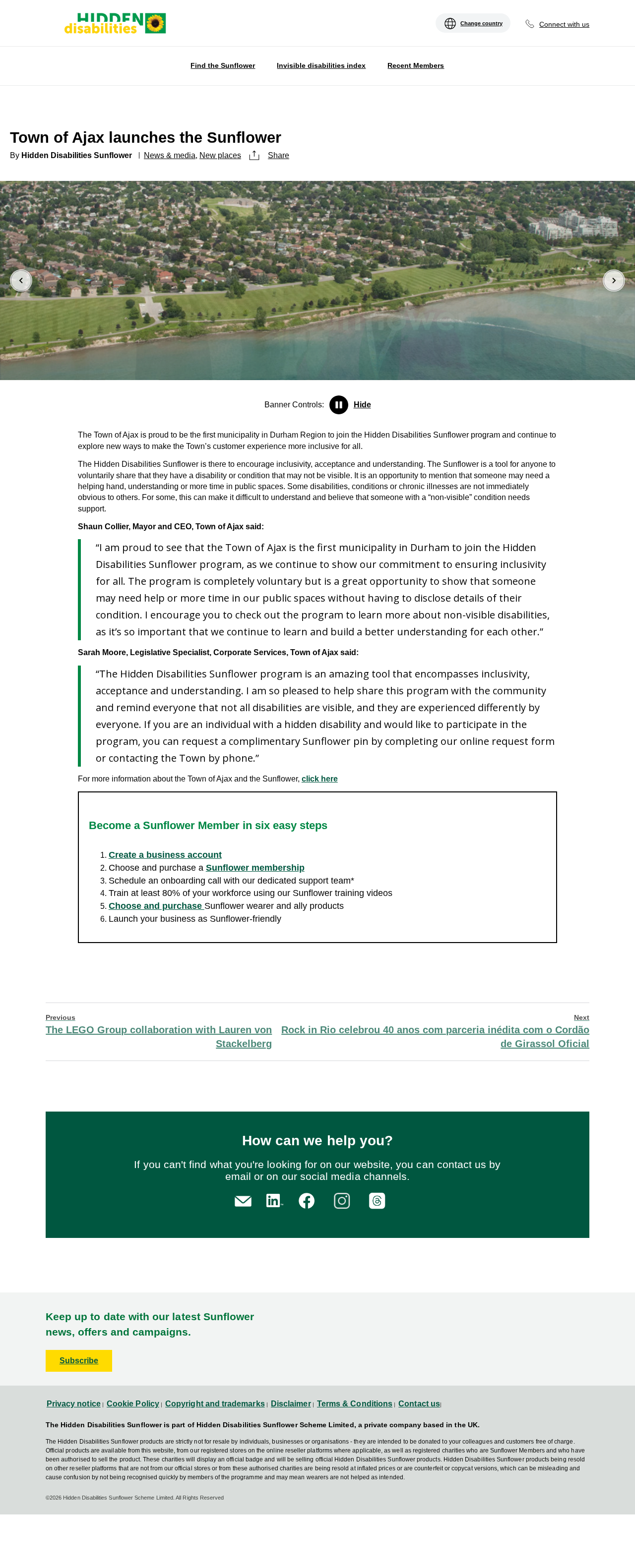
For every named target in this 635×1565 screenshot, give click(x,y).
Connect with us (564, 24)
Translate (60, 30)
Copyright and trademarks (215, 1403)
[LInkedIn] (273, 1199)
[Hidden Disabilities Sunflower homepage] (115, 24)
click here (320, 779)
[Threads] (378, 1199)
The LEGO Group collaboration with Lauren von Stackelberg (159, 1031)
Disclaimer (291, 1403)
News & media (169, 155)
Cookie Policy (133, 1403)
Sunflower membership (255, 868)
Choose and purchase (156, 906)
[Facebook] (308, 1199)
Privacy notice (74, 1403)
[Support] (243, 1200)
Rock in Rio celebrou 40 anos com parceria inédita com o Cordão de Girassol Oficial (435, 1031)
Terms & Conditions (354, 1403)
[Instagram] (343, 1199)
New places (220, 155)
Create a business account (165, 855)
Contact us (419, 1403)
